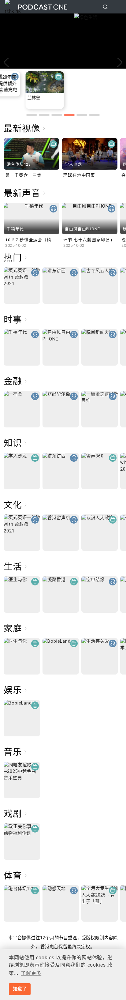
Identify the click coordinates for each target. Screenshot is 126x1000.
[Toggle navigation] (116, 7)
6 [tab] (94, 115)
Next (120, 62)
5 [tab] (81, 115)
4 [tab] (69, 115)
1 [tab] (31, 115)
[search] (105, 7)
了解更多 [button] (31, 973)
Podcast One (42, 7)
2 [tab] (44, 115)
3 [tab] (56, 115)
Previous (6, 62)
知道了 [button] (19, 989)
